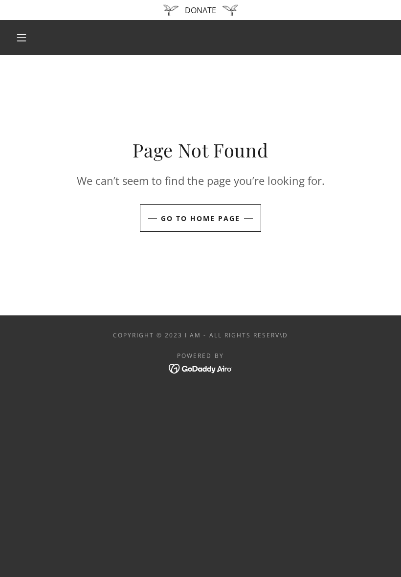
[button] (21, 37)
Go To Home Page (200, 218)
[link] (201, 367)
